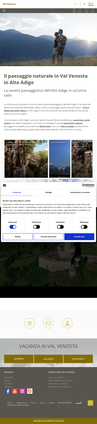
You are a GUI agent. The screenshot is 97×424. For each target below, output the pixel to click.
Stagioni (8, 372)
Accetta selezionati (48, 237)
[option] (48, 39)
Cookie (42, 403)
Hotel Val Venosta (56, 377)
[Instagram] (22, 391)
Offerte (19, 358)
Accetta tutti (79, 237)
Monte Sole (45, 126)
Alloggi (49, 358)
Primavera (8, 377)
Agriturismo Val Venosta (59, 387)
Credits (51, 403)
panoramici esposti (73, 123)
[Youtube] (14, 391)
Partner (9, 403)
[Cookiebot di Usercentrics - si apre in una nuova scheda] (84, 185)
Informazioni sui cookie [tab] (80, 192)
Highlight (78, 358)
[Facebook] (7, 391)
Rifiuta (17, 237)
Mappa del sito (21, 403)
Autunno (8, 384)
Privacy (33, 403)
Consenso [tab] (17, 192)
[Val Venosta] (37, 4)
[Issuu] (29, 391)
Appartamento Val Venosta (60, 380)
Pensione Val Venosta (58, 384)
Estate (7, 380)
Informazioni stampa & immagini (18, 405)
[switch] (36, 227)
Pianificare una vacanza (61, 372)
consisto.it (79, 403)
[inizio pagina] (90, 403)
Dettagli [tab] (48, 192)
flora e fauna (67, 126)
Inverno (7, 387)
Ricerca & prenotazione (48, 420)
